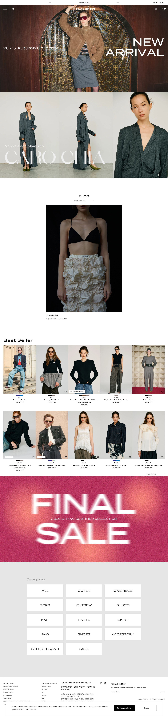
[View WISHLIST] (156, 9)
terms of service (8, 692)
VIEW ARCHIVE (80, 201)
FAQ (43, 698)
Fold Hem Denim (19, 400)
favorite (44, 695)
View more (151, 474)
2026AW (63, 318)
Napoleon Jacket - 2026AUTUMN (51, 465)
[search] (13, 9)
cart (43, 692)
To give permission (124, 708)
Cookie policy (7, 698)
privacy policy (7, 695)
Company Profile (8, 683)
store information (8, 689)
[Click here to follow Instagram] (101, 683)
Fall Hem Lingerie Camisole (84, 465)
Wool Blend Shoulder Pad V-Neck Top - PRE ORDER (84, 401)
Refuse (146, 708)
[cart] (163, 9)
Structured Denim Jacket (116, 465)
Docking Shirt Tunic (52, 400)
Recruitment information (10, 686)
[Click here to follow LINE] (105, 683)
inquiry (44, 701)
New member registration (49, 683)
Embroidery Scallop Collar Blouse (148, 465)
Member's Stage (46, 686)
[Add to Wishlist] (33, 392)
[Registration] (162, 691)
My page (44, 689)
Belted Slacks (148, 400)
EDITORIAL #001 (52, 316)
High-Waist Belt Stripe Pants (116, 400)
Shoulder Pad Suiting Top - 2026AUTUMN (19, 467)
